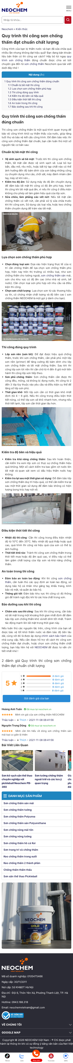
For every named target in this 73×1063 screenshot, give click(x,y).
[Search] (68, 20)
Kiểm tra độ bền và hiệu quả (25, 95)
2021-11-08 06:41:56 (41, 720)
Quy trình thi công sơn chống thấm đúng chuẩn (31, 81)
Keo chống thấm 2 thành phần (22, 863)
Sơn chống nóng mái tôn (18, 829)
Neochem (7, 29)
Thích (23, 720)
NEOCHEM (41, 647)
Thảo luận (8, 720)
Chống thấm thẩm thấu (18, 869)
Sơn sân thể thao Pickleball (20, 876)
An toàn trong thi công (22, 103)
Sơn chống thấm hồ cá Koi (19, 843)
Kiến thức (22, 29)
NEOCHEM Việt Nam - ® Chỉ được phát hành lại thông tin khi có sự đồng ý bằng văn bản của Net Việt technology (36, 1043)
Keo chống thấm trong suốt (20, 856)
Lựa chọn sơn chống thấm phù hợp (29, 88)
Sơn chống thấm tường (18, 809)
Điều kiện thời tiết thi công (24, 99)
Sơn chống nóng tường (17, 836)
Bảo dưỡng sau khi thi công (25, 106)
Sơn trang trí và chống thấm (21, 849)
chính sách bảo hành (53, 635)
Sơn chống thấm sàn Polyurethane (25, 823)
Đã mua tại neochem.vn (39, 709)
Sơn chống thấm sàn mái (19, 803)
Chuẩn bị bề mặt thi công (24, 85)
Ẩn (42, 74)
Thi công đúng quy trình (23, 92)
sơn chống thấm (34, 64)
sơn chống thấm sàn (53, 275)
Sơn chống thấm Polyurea (19, 816)
